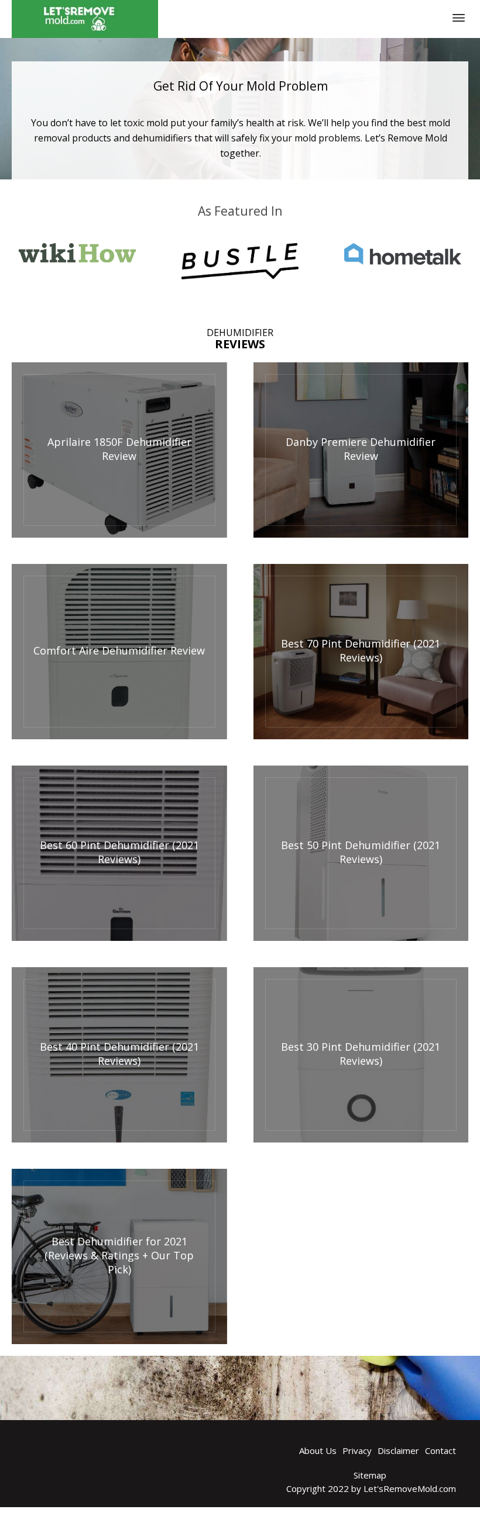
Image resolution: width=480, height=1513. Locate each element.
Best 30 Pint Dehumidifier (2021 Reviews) (360, 1054)
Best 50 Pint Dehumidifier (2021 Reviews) (360, 852)
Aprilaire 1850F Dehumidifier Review (119, 449)
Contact (440, 1450)
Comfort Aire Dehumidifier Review (119, 650)
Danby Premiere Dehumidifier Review (361, 449)
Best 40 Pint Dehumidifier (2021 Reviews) (119, 1054)
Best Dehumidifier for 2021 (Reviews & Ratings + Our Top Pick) (119, 1255)
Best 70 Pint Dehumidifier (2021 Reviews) (360, 650)
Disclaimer (398, 1450)
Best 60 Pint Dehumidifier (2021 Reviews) (119, 852)
